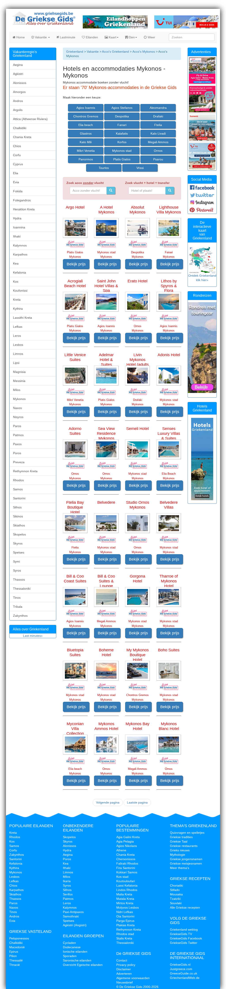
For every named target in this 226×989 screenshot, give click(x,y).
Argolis (18, 110)
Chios (17, 146)
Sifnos (17, 507)
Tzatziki (175, 898)
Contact (121, 960)
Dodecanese (72, 947)
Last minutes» (33, 635)
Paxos (17, 444)
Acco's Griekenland (115, 51)
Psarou (158, 159)
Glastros (86, 133)
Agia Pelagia (125, 841)
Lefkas (17, 326)
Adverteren (124, 973)
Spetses (18, 552)
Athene (121, 850)
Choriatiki (176, 885)
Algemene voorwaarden (133, 978)
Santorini (19, 498)
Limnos (18, 354)
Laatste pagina (137, 802)
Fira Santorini (125, 868)
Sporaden (70, 956)
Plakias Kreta (125, 925)
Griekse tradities (181, 837)
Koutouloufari (125, 881)
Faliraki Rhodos (127, 863)
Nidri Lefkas (124, 912)
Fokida (18, 191)
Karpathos (20, 254)
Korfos (121, 142)
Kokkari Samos (126, 872)
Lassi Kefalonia (126, 885)
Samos (18, 489)
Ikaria (67, 881)
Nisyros (18, 417)
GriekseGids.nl (180, 964)
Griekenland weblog (184, 929)
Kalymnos (20, 245)
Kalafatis (122, 133)
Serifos (68, 894)
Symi (16, 561)
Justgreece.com (181, 969)
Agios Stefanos (121, 107)
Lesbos (18, 344)
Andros (18, 101)
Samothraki (71, 916)
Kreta (17, 299)
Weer (151, 37)
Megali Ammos (158, 142)
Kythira (18, 308)
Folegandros (22, 200)
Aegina (18, 65)
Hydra (17, 218)
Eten (131, 37)
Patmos (18, 435)
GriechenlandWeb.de (185, 978)
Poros (17, 453)
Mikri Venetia (86, 150)
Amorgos (19, 92)
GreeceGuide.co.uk (183, 973)
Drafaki (158, 116)
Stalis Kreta (124, 938)
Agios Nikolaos (126, 846)
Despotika (122, 116)
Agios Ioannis (85, 107)
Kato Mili (86, 142)
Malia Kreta (124, 894)
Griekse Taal (178, 841)
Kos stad (122, 876)
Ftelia (158, 125)
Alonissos (19, 83)
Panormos (86, 159)
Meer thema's (179, 868)
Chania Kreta (22, 137)
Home (20, 37)
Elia (15, 173)
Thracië (14, 965)
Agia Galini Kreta (128, 837)
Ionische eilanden (75, 951)
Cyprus (18, 164)
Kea (16, 263)
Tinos (17, 597)
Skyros (18, 543)
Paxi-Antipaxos (73, 912)
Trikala (17, 606)
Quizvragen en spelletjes (187, 832)
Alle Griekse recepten (185, 907)
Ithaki (17, 236)
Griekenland (74, 51)
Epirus (13, 951)
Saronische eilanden (77, 960)
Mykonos (19, 399)
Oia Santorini (125, 916)
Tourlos (104, 168)
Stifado (175, 890)
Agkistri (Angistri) (75, 925)
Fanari (121, 125)
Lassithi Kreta (22, 317)
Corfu (17, 155)
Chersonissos (125, 859)
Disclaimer (123, 969)
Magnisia (19, 372)
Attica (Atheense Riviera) (30, 119)
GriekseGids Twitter (183, 943)
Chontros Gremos (85, 116)
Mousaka (176, 894)
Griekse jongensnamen (186, 859)
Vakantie (41, 37)
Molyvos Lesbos (127, 907)
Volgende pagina (107, 802)
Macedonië (17, 947)
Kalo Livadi (158, 133)
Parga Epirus (125, 920)
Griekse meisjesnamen (186, 863)
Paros (17, 426)
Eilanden (91, 37)
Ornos (158, 150)
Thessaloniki (21, 588)
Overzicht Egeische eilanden (83, 965)
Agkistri (18, 74)
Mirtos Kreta (124, 903)
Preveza (18, 462)
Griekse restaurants (184, 846)
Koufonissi (20, 290)
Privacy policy (125, 965)
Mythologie (177, 854)
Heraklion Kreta (24, 209)
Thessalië (16, 960)
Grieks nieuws (180, 850)
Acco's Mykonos (143, 51)
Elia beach (85, 125)
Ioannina (19, 227)
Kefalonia (19, 272)
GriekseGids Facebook (186, 938)
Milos (16, 390)
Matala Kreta (125, 898)
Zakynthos (20, 615)
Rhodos (18, 480)
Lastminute (67, 37)
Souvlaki (176, 903)
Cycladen (69, 943)
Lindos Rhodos (126, 890)
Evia (16, 182)
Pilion (13, 956)
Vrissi (140, 168)
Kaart (112, 37)
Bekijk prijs (76, 264)
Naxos (17, 408)
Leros (17, 335)
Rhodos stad (125, 934)
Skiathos (19, 525)
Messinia (19, 381)
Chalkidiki (19, 128)
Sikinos (18, 516)
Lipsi (16, 363)
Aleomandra (158, 107)
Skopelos (19, 534)
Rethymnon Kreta (25, 471)
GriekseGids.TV (181, 934)
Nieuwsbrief (124, 982)
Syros (17, 570)
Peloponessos (19, 938)
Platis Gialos (121, 159)
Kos (15, 281)
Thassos (19, 579)
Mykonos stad (122, 150)
